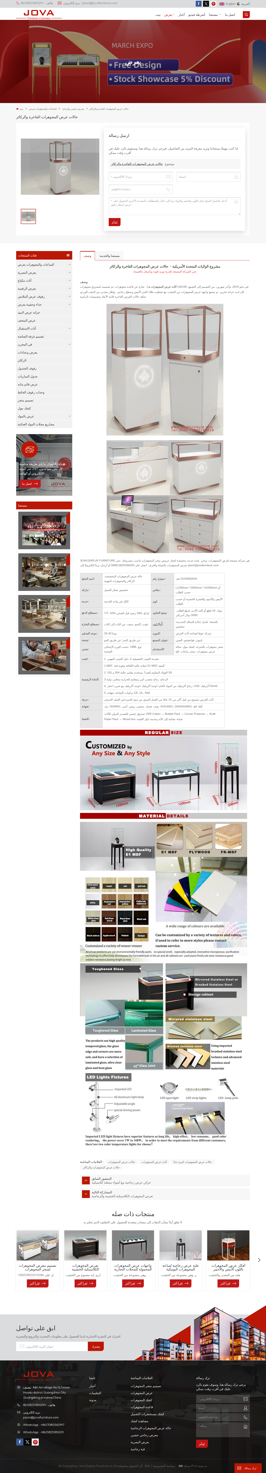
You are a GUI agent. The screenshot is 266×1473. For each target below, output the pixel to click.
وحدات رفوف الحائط (31, 392)
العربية (245, 3)
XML (147, 1466)
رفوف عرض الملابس (31, 296)
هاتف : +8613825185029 (37, 3)
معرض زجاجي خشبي (144, 1435)
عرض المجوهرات (142, 1393)
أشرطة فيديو (196, 14)
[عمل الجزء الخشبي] (44, 655)
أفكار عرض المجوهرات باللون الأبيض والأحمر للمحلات (228, 1267)
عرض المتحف (27, 320)
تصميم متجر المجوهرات (146, 1386)
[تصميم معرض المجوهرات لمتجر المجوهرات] (38, 1245)
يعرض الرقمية (27, 288)
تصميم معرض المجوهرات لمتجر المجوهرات (37, 1267)
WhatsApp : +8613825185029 (43, 1432)
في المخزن (25, 344)
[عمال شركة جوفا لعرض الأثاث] (44, 530)
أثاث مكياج (24, 280)
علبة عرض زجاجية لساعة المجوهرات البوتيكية (180, 1267)
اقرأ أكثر (35, 1283)
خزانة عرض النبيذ (29, 312)
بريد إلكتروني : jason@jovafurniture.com (90, 3)
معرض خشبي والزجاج (73, 108)
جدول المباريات (28, 376)
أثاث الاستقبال (27, 328)
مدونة (93, 1400)
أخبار (181, 14)
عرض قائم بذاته (28, 384)
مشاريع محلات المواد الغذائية (36, 424)
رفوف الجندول (27, 368)
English (230, 3)
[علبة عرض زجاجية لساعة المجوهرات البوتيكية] (180, 1245)
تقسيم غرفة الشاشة (31, 336)
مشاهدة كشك (139, 1421)
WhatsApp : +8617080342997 (43, 1424)
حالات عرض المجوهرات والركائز (101, 1167)
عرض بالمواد (26, 416)
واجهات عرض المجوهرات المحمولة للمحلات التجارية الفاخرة (133, 1267)
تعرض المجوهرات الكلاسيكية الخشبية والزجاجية (85, 1267)
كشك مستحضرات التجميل (147, 1414)
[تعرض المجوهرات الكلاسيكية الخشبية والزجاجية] (85, 1245)
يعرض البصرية (27, 272)
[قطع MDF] (44, 572)
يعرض (168, 14)
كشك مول (24, 408)
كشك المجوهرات (141, 1400)
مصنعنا (214, 14)
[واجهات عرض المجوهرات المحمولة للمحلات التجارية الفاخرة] (133, 1245)
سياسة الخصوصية (164, 1466)
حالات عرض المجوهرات (121, 1162)
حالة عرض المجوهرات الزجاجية (151, 1428)
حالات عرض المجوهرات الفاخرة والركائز (137, 163)
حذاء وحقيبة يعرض (30, 304)
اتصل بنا (230, 14)
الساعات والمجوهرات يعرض (43, 108)
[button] (6, 1260)
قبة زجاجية (138, 1449)
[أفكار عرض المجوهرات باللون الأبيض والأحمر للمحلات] (228, 1245)
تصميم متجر (25, 400)
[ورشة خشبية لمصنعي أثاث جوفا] (44, 614)
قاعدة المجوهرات (142, 1407)
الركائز (22, 360)
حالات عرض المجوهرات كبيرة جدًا (193, 1162)
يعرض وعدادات (27, 352)
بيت (158, 14)
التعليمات (95, 1393)
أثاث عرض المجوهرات (154, 1162)
